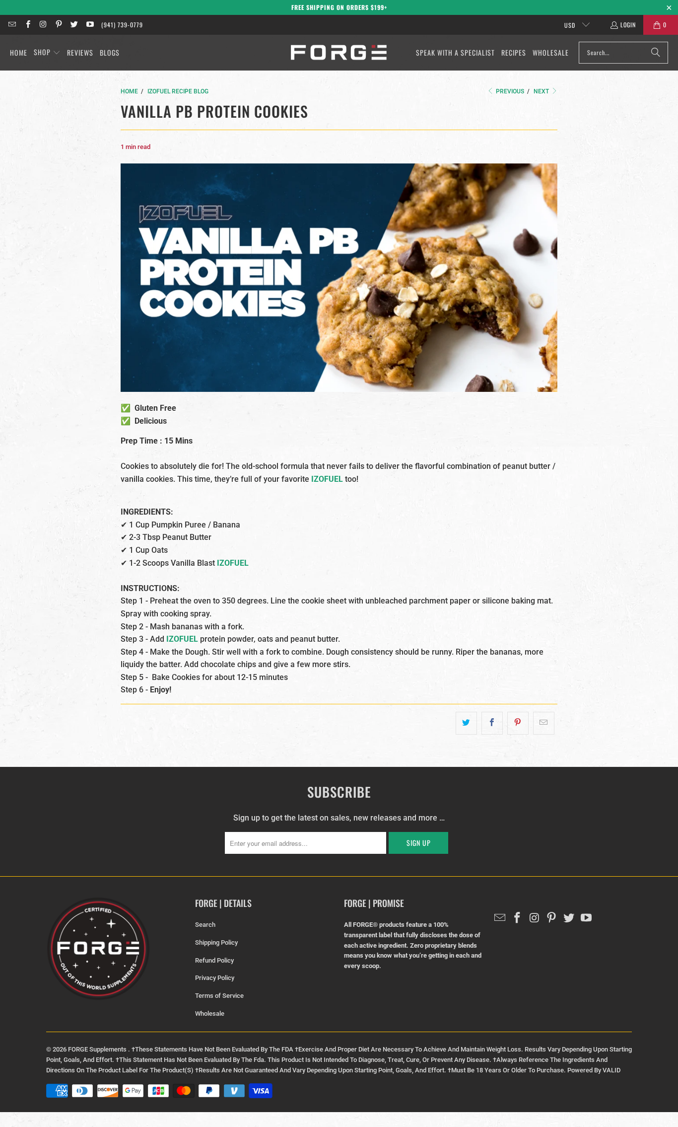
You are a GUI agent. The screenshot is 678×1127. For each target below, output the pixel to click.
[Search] (655, 53)
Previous (509, 91)
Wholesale (209, 1013)
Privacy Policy (214, 977)
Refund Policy (214, 960)
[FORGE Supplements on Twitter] (73, 24)
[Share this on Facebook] (492, 723)
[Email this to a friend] (543, 723)
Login (628, 24)
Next (542, 91)
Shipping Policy (216, 942)
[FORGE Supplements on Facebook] (27, 24)
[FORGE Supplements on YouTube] (89, 24)
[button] (47, 53)
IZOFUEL (233, 563)
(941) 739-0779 (122, 24)
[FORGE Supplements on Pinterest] (58, 24)
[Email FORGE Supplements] (11, 24)
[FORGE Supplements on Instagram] (43, 24)
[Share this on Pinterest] (518, 723)
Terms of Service (219, 995)
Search (205, 924)
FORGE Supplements (98, 1049)
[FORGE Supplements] (339, 53)
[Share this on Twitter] (466, 723)
